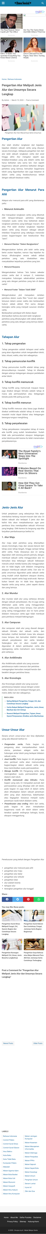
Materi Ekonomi (9, 1182)
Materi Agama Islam (11, 1171)
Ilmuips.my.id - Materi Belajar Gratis (26, 1230)
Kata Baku (7, 1155)
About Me (14, 1217)
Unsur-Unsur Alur (13, 729)
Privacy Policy (12, 1221)
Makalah (6, 1167)
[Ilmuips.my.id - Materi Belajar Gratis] (23, 3)
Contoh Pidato (8, 1140)
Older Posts (37, 1043)
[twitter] (17, 899)
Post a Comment (32, 100)
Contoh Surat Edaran (11, 1148)
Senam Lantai (30, 1184)
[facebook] (7, 899)
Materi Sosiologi (31, 1172)
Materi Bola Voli (9, 1178)
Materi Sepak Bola (32, 1168)
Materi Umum (30, 1176)
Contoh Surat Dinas (10, 1144)
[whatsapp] (39, 899)
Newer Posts (8, 1043)
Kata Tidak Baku (9, 1159)
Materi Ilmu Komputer (11, 1194)
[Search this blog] (42, 3)
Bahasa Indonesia (10, 1136)
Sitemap (23, 1221)
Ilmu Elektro (7, 1151)
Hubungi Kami (33, 1221)
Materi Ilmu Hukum (10, 1190)
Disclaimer (37, 1217)
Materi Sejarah (30, 1164)
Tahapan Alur (10, 337)
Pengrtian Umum (31, 1180)
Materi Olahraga (31, 1153)
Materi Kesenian (31, 1143)
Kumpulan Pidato (9, 1163)
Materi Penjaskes (31, 1157)
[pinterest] (28, 899)
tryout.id (28, 1187)
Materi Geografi (9, 1186)
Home (6, 1217)
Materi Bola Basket (10, 1174)
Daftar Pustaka (25, 1217)
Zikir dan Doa (30, 1191)
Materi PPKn (29, 1160)
